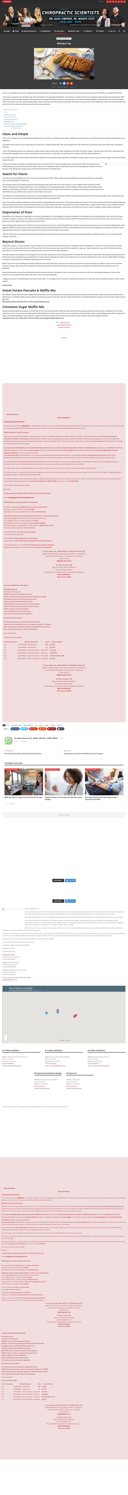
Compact (15, 518)
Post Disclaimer (17, 128)
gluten (41, 725)
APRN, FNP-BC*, (28, 493)
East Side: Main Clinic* (8, 955)
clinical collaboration (27, 462)
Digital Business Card (64, 561)
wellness (59, 725)
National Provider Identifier (13, 637)
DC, (16, 493)
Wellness (60, 31)
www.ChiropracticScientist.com (101, 1066)
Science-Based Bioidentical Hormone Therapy (12, 769)
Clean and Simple (10, 115)
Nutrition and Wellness (64, 38)
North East (5, 970)
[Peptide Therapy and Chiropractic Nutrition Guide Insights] (64, 781)
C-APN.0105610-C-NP (45, 525)
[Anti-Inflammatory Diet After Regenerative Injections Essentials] (104, 781)
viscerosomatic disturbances (96, 455)
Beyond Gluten (9, 121)
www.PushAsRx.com (44, 1088)
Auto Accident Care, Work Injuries (84, 448)
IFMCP (40, 493)
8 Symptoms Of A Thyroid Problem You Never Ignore (83, 754)
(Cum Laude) (46, 547)
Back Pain (111, 448)
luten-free (6, 93)
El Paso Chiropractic (16, 725)
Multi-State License (21, 541)
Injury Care (74, 31)
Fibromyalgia (69, 450)
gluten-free (14, 313)
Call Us (113, 31)
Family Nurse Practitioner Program (42, 545)
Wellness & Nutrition (44, 448)
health (46, 725)
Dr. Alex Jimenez (9, 493)
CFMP (45, 493)
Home (8, 31)
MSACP (20, 493)
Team (17, 31)
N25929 (32, 528)
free (36, 725)
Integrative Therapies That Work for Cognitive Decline (34, 1)
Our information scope (11, 455)
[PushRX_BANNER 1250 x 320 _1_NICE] (64, 852)
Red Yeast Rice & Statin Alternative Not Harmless (22, 754)
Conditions (45, 31)
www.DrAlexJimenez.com (14, 1066)
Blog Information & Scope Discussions (16, 432)
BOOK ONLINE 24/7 (30, 31)
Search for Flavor (10, 117)
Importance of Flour (11, 119)
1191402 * (35, 521)
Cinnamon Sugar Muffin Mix (13, 126)
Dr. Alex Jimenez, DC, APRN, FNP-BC (45, 481)
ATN (49, 493)
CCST (36, 493)
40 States (48, 541)
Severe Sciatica (34, 450)
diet (8, 725)
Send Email (10, 1063)
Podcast (88, 31)
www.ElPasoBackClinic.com (57, 1066)
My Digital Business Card (9, 980)
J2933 (69, 577)
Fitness (101, 31)
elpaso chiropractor (28, 725)
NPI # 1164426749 (64, 574)
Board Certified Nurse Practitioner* (26, 538)
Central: (4, 962)
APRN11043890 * (40, 523)
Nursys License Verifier (28, 532)
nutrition (53, 725)
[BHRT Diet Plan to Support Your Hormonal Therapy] (23, 781)
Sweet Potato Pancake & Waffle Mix (16, 124)
